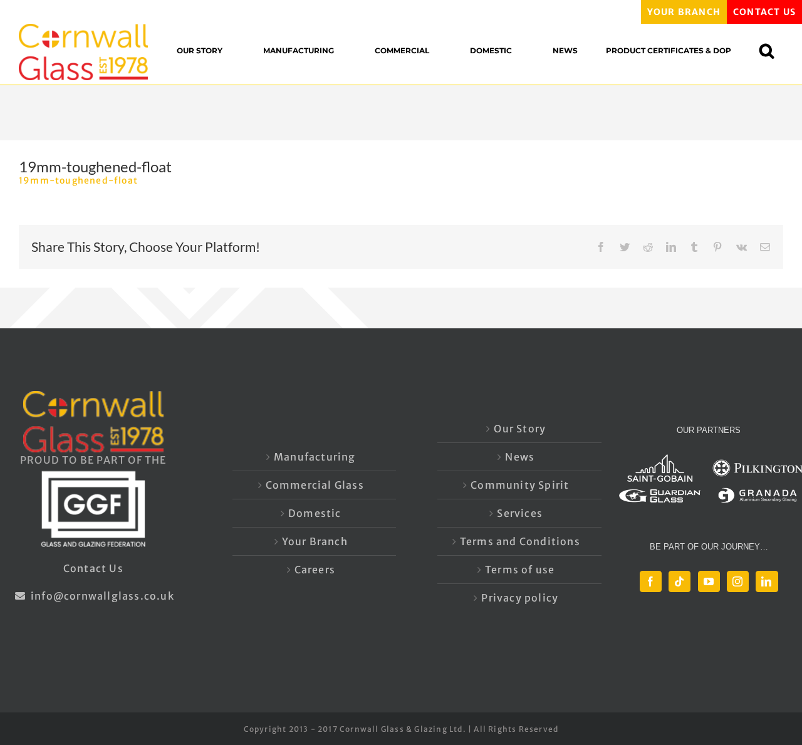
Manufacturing (315, 457)
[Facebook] (651, 581)
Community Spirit (520, 485)
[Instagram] (738, 581)
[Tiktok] (679, 581)
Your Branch (315, 541)
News (519, 457)
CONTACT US (764, 12)
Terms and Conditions (520, 541)
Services (520, 513)
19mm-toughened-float (78, 180)
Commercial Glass (315, 485)
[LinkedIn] (767, 581)
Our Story (520, 428)
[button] (772, 50)
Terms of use (520, 569)
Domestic (314, 513)
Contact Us (93, 568)
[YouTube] (709, 581)
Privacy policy (519, 597)
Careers (314, 569)
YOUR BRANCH (684, 12)
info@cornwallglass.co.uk (101, 596)
